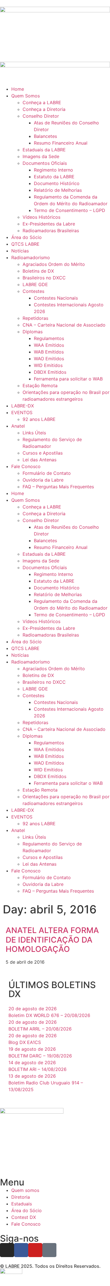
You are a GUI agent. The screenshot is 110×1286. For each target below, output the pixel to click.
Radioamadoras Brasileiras (51, 230)
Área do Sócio (26, 237)
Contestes (33, 291)
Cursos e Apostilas (43, 453)
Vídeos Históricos (41, 217)
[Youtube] (35, 1250)
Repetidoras (35, 318)
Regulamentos (49, 338)
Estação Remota (40, 385)
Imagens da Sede (41, 156)
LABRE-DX (22, 406)
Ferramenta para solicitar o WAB (68, 379)
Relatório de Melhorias (58, 190)
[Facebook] (21, 1250)
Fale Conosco (26, 466)
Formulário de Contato (47, 473)
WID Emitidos (48, 365)
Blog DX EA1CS (24, 1042)
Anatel (18, 426)
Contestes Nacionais (56, 298)
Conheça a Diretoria (44, 109)
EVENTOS (21, 412)
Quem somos (25, 1190)
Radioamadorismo (30, 257)
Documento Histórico (57, 183)
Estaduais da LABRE (44, 149)
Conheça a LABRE (42, 102)
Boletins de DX (38, 271)
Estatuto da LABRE (54, 176)
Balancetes (45, 136)
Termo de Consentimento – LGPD (69, 210)
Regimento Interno (53, 170)
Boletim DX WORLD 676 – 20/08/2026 (49, 1015)
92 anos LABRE (39, 419)
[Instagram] (7, 1250)
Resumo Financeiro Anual (60, 143)
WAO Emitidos (49, 358)
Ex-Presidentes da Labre (49, 224)
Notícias (20, 251)
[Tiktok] (49, 1250)
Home (17, 89)
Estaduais (21, 1204)
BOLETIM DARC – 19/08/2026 (40, 1056)
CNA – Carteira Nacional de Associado (64, 325)
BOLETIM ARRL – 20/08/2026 (40, 1029)
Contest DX (23, 1217)
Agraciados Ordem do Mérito (54, 264)
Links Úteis (34, 432)
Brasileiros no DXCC (44, 278)
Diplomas (33, 331)
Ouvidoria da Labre (43, 480)
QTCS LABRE (25, 244)
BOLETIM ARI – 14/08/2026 (37, 1069)
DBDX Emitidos (50, 372)
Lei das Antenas (39, 459)
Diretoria (20, 1197)
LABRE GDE (35, 284)
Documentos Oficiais (45, 163)
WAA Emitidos (49, 345)
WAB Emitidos (49, 352)
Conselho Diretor (41, 116)
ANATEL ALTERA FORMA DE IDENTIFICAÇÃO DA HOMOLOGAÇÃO (52, 939)
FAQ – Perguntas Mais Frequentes (58, 486)
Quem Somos (25, 96)
